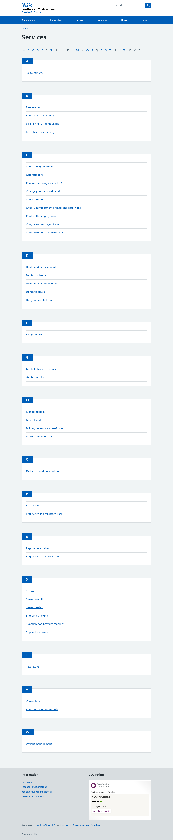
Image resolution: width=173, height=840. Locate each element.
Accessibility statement (33, 796)
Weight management (39, 743)
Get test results (35, 377)
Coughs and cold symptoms (42, 224)
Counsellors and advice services (44, 232)
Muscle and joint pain (39, 436)
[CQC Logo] (100, 786)
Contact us (146, 20)
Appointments (29, 20)
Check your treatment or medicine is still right (53, 207)
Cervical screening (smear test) (44, 183)
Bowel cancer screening (40, 132)
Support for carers (37, 632)
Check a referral (35, 199)
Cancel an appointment (40, 166)
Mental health (34, 420)
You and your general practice (37, 791)
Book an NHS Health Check (42, 123)
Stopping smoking (37, 615)
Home (25, 28)
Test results (32, 666)
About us (102, 20)
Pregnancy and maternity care (44, 513)
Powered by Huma (31, 834)
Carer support (34, 174)
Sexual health (34, 607)
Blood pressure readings (40, 115)
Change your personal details (43, 191)
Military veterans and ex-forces (44, 428)
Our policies (27, 782)
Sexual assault (34, 599)
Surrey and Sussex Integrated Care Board (81, 825)
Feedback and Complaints (34, 786)
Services (80, 20)
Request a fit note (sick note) (43, 556)
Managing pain (35, 411)
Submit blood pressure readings (45, 623)
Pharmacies (33, 505)
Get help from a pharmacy (42, 369)
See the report (100, 811)
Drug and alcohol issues (40, 300)
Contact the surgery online (42, 216)
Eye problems (34, 334)
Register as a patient (38, 548)
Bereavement (34, 107)
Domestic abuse (35, 291)
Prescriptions (56, 20)
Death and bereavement (41, 267)
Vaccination (33, 701)
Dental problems (36, 275)
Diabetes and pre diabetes (42, 283)
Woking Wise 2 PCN (46, 825)
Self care (31, 591)
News (124, 20)
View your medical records (42, 709)
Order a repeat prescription (42, 471)
